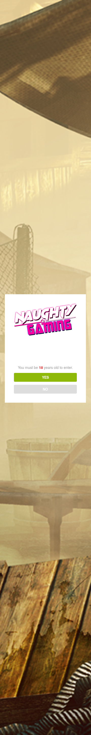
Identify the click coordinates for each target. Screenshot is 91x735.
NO (45, 389)
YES (45, 377)
